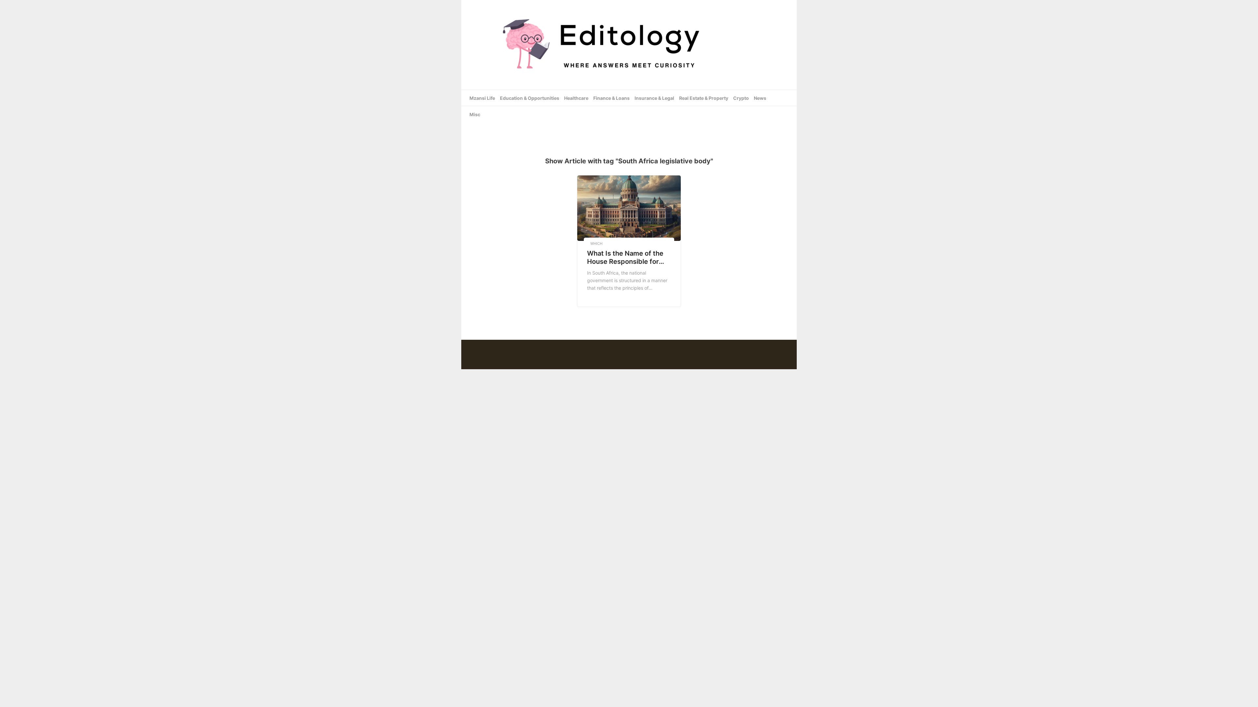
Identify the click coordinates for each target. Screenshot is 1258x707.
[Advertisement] (629, 127)
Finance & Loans (611, 98)
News (760, 98)
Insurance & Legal (654, 98)
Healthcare (576, 98)
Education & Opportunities (529, 98)
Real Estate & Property (703, 98)
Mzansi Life (482, 98)
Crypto (741, 98)
